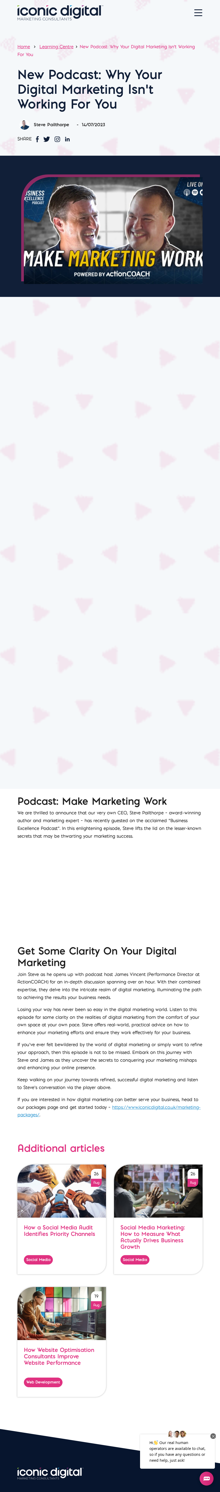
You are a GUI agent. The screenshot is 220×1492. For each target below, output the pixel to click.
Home (23, 46)
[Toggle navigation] (198, 13)
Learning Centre (56, 46)
